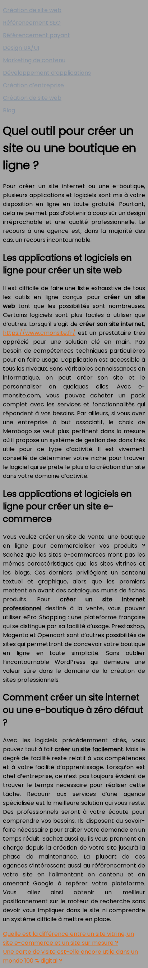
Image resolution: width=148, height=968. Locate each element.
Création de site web (32, 10)
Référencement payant (36, 35)
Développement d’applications (47, 73)
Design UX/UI (21, 48)
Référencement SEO (32, 23)
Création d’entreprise (33, 85)
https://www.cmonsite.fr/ (39, 333)
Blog (9, 110)
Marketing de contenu (34, 60)
